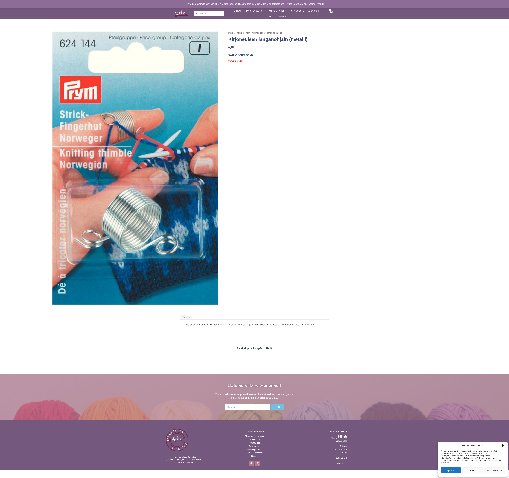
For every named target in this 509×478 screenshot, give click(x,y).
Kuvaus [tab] (186, 317)
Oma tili (254, 456)
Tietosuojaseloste (254, 449)
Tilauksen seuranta (254, 453)
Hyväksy (451, 470)
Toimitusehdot (254, 446)
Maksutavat (254, 439)
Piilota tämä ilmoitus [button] (313, 4)
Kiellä (473, 470)
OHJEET (270, 16)
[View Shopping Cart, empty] (331, 13)
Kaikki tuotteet (243, 33)
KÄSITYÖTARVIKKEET (276, 11)
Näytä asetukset (495, 470)
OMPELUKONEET (298, 11)
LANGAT (237, 11)
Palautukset (254, 443)
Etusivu (231, 33)
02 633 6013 (342, 463)
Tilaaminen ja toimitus (254, 436)
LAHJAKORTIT (313, 11)
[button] (503, 445)
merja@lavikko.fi (340, 458)
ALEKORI (282, 16)
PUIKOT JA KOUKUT (254, 11)
